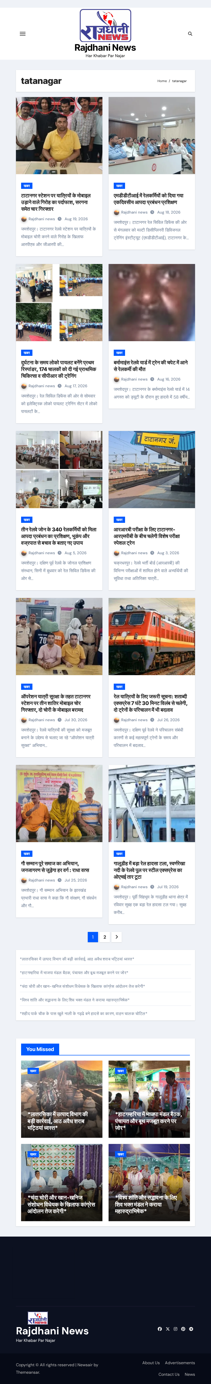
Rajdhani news (42, 219)
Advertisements (180, 1362)
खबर (27, 185)
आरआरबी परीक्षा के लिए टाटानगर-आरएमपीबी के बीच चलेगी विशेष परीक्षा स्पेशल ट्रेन (147, 536)
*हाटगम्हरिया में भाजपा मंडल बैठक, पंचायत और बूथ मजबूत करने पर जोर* (74, 972)
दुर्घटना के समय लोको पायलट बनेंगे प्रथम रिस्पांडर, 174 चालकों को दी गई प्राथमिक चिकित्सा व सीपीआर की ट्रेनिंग (58, 369)
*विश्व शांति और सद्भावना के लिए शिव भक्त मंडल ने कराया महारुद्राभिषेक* (75, 1000)
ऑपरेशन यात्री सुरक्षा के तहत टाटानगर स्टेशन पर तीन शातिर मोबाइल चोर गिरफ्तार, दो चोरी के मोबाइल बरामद (56, 703)
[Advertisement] (44, 1272)
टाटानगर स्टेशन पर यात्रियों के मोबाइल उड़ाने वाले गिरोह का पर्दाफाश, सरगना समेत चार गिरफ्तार (56, 202)
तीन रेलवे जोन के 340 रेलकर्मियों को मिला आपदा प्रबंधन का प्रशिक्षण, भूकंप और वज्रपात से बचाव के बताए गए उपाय (58, 536)
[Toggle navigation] (23, 34)
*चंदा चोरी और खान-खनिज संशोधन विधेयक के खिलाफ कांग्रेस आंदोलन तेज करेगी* (82, 986)
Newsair (85, 1365)
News (190, 1374)
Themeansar (27, 1372)
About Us (151, 1362)
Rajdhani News (105, 47)
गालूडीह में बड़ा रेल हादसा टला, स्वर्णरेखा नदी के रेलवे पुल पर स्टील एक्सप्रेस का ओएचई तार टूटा (149, 870)
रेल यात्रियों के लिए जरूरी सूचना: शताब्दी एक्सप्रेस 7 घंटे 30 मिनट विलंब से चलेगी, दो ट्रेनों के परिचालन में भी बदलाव (151, 703)
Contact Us (169, 1374)
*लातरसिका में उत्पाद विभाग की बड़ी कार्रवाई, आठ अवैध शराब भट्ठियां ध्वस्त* (77, 959)
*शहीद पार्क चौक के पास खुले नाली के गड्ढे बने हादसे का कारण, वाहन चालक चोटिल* (83, 1013)
